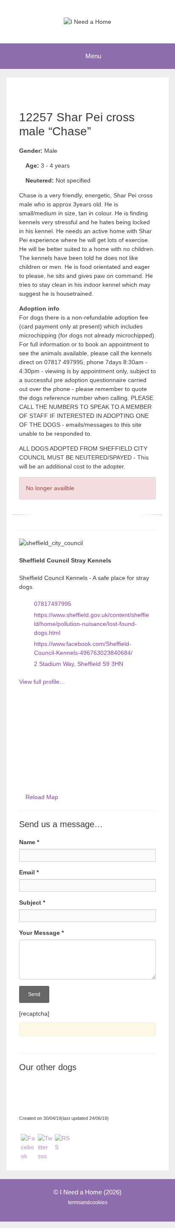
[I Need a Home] (87, 21)
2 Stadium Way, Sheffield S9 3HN (78, 663)
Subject (32, 902)
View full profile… (42, 681)
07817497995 (52, 603)
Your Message (41, 932)
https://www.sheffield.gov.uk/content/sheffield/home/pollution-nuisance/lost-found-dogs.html (91, 623)
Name (29, 842)
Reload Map (41, 797)
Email (29, 872)
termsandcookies (87, 1202)
